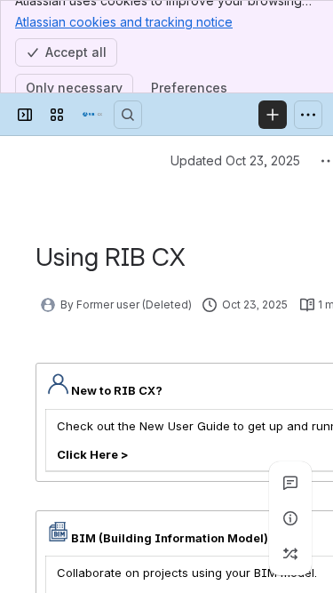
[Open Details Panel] (290, 518)
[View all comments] (290, 483)
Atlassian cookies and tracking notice (124, 21)
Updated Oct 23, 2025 (235, 160)
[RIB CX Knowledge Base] (92, 114)
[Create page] (290, 554)
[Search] (128, 114)
